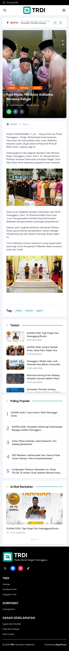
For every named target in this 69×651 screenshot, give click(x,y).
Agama (36, 88)
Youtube (6, 584)
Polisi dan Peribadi (11, 629)
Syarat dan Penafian (12, 624)
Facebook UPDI (10, 589)
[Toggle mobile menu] (63, 10)
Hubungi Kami (9, 609)
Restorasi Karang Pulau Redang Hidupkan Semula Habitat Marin (35, 22)
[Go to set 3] (37, 539)
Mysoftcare (61, 644)
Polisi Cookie (8, 634)
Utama (11, 88)
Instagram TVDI (9, 594)
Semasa (24, 88)
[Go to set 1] (32, 539)
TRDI (12, 644)
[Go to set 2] (34, 539)
